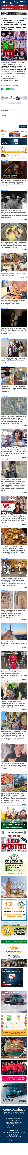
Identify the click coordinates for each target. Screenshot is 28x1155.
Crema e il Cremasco (7, 8)
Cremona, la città (7, 5)
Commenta (23, 126)
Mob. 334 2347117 (14, 1135)
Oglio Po (20, 8)
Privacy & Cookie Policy (14, 1140)
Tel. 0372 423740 (14, 1134)
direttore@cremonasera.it (14, 1123)
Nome (2, 106)
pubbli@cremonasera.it (15, 1136)
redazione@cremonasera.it (14, 1128)
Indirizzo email (5, 110)
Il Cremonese (20, 5)
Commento (4, 115)
